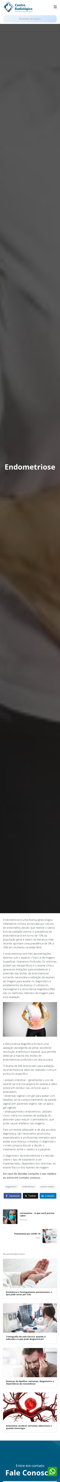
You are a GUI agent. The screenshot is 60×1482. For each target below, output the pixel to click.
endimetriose (28, 1186)
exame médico (47, 1186)
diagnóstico (11, 1186)
